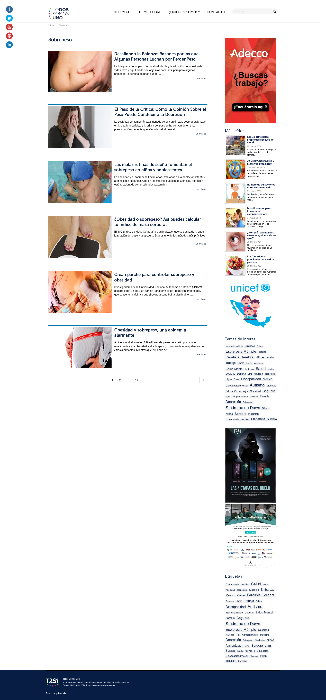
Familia (264, 396)
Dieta (236, 379)
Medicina (254, 396)
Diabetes (271, 385)
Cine (250, 373)
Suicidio (272, 419)
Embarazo (258, 419)
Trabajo (231, 362)
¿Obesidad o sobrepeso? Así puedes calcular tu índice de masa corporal (157, 222)
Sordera (240, 413)
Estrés (259, 345)
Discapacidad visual (237, 385)
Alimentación (265, 357)
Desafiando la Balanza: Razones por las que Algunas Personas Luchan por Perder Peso (156, 56)
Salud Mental (234, 369)
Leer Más (201, 78)
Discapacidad (251, 378)
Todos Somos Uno (71, 679)
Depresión (233, 401)
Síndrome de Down (243, 407)
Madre (271, 369)
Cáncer (266, 408)
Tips (228, 396)
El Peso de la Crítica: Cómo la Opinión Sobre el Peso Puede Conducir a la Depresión (160, 112)
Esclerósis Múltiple (241, 351)
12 (138, 380)
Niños (229, 414)
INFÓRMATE (122, 12)
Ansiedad (258, 363)
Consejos (243, 391)
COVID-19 (230, 373)
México (268, 379)
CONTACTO (216, 12)
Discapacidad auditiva (237, 419)
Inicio (51, 25)
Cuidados (250, 346)
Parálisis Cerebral (240, 356)
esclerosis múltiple (234, 346)
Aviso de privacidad (56, 693)
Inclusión (253, 414)
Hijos (229, 379)
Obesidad (255, 391)
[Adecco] (250, 79)
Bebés (249, 363)
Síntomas (249, 369)
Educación (231, 391)
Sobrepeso (248, 402)
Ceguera (268, 390)
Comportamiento (240, 396)
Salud (261, 368)
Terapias (262, 351)
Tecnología (270, 373)
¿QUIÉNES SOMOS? (184, 12)
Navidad (258, 373)
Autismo (257, 384)
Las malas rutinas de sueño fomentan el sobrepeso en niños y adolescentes (153, 167)
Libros (241, 363)
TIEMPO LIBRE (150, 12)
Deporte (241, 373)
